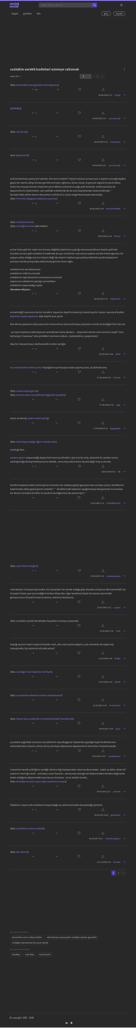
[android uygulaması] (67, 1022)
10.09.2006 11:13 (97, 503)
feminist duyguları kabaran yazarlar (36, 198)
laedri (117, 681)
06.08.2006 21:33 (99, 118)
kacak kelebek (113, 208)
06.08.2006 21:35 (101, 142)
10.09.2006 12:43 (100, 705)
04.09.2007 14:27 (99, 756)
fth (119, 471)
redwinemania (113, 576)
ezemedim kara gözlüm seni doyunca (37, 85)
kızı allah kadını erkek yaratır (26, 367)
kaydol (119, 13)
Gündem (27, 13)
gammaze (115, 814)
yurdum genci (17, 457)
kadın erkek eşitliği (38, 418)
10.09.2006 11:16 (97, 576)
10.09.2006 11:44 (105, 658)
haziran (116, 377)
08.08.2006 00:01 (108, 471)
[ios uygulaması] (71, 1022)
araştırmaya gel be (26, 391)
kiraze (117, 236)
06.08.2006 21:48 (106, 354)
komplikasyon (113, 503)
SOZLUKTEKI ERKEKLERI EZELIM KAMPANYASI (38, 695)
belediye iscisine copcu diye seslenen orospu (41, 781)
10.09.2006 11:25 (104, 607)
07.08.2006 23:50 (106, 405)
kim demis (22, 851)
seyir (117, 728)
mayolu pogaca (112, 838)
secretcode (114, 118)
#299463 (15, 108)
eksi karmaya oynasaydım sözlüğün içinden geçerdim (72, 937)
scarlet (116, 607)
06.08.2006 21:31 (105, 95)
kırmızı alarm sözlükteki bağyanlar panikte (40, 394)
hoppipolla (115, 428)
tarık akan (29, 954)
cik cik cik (21, 131)
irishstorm (115, 141)
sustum (116, 791)
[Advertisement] (68, 41)
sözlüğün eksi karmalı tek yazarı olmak (30, 942)
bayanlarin (22, 155)
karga (117, 94)
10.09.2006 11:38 (106, 631)
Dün (39, 13)
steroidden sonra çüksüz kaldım (27, 937)
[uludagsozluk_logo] (14, 4)
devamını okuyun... (21, 289)
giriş (106, 13)
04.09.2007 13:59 (106, 728)
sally (118, 404)
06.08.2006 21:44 (96, 208)
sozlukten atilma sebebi (30, 828)
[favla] (79, 90)
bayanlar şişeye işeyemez (24, 316)
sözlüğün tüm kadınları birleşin (33, 671)
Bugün (15, 13)
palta (117, 353)
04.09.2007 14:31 (96, 838)
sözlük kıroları (24, 222)
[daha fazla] (121, 5)
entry (14, 76)
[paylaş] (103, 90)
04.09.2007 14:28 (101, 815)
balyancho (115, 298)
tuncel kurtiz (45, 954)
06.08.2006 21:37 (99, 165)
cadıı (118, 630)
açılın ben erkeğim (26, 566)
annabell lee (114, 756)
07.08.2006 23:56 (100, 428)
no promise (114, 705)
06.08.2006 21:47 (101, 299)
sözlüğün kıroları (25, 226)
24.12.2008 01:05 (104, 862)
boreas (116, 861)
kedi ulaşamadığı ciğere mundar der (36, 441)
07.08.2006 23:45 (104, 377)
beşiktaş (16, 954)
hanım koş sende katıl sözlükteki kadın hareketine (44, 718)
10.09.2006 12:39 (105, 682)
